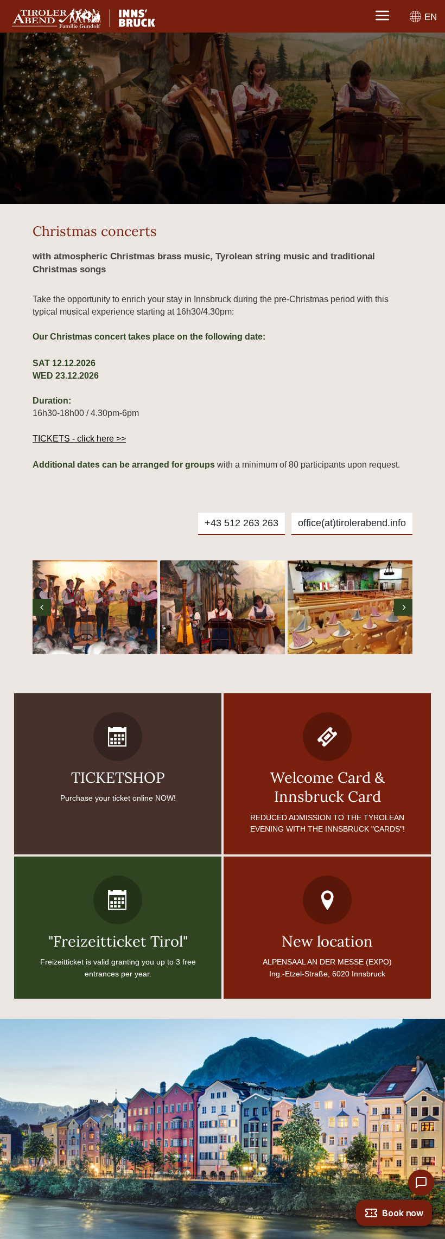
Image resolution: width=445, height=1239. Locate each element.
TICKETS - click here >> (79, 438)
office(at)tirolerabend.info (352, 523)
